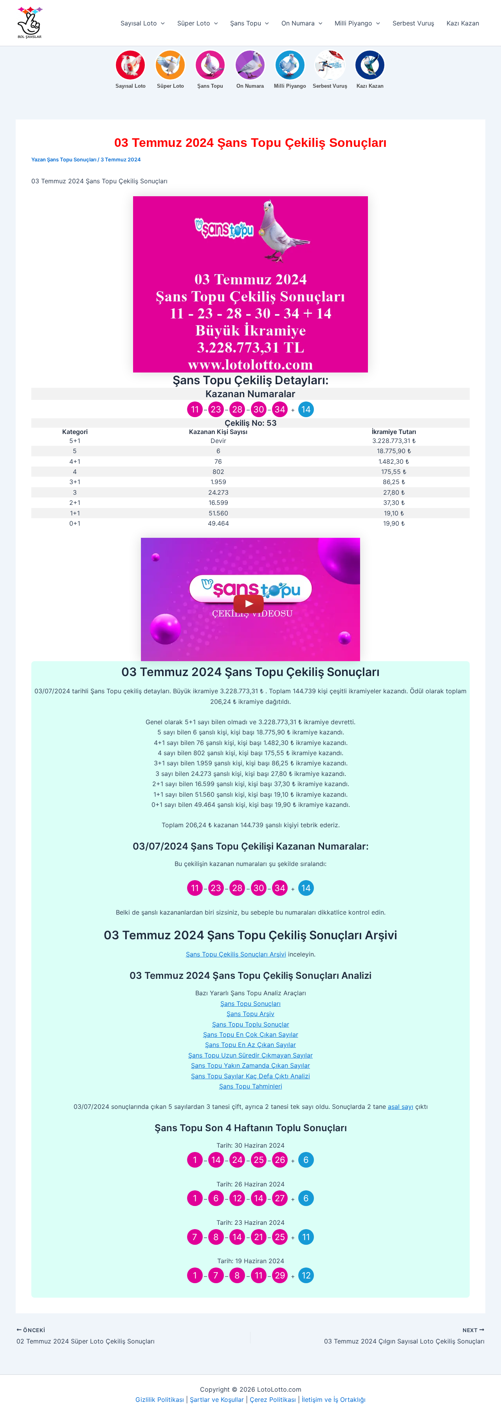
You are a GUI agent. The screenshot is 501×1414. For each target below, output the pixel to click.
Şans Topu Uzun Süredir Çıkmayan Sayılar (250, 1055)
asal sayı (400, 1106)
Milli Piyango (353, 23)
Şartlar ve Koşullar (217, 1399)
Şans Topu (245, 23)
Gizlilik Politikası (159, 1399)
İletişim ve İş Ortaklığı (334, 1399)
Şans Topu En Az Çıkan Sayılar (250, 1045)
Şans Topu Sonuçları (250, 1003)
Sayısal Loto (139, 23)
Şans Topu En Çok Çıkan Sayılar (250, 1034)
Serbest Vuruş (413, 23)
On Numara (298, 23)
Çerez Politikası (273, 1399)
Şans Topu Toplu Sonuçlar (250, 1024)
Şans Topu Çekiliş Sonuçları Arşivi (236, 954)
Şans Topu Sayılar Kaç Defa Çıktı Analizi (250, 1076)
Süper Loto (193, 23)
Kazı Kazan (463, 23)
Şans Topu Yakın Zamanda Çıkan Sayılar (250, 1065)
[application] (161, 23)
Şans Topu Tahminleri (250, 1086)
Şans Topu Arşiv (250, 1014)
